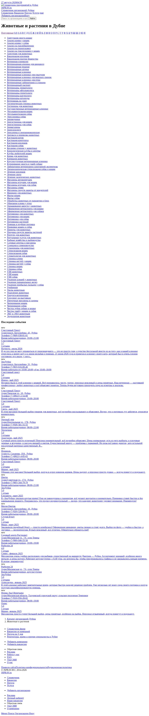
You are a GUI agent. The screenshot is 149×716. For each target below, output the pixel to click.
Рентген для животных (18, 235)
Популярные (7, 33)
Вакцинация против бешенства (22, 59)
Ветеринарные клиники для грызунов (26, 74)
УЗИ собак (12, 277)
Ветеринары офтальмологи (20, 90)
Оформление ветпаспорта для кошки (25, 208)
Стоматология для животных (21, 256)
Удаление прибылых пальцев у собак (25, 285)
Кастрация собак (15, 145)
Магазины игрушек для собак (21, 185)
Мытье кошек (13, 195)
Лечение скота (14, 174)
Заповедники (13, 119)
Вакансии (19, 13)
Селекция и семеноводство (20, 245)
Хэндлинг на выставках (19, 298)
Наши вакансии (15, 700)
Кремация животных (17, 158)
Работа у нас (13, 654)
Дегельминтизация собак (19, 114)
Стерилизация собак (17, 253)
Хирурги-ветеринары (17, 295)
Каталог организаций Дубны (21, 619)
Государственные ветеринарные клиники (27, 109)
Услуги (35, 13)
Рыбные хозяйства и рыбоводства (23, 240)
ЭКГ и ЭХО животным (18, 313)
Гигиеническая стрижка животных (24, 103)
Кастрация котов (15, 137)
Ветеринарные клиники (19, 72)
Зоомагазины (13, 127)
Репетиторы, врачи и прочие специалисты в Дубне (32, 636)
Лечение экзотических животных (23, 177)
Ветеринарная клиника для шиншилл (25, 64)
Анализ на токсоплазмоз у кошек (23, 51)
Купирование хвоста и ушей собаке (24, 164)
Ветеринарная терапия (18, 67)
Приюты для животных (18, 229)
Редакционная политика (60, 667)
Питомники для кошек (18, 216)
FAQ (9, 657)
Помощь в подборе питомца (21, 224)
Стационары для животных (20, 248)
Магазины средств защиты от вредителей (27, 190)
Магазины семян (15, 187)
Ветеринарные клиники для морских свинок (29, 77)
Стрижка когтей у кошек (19, 261)
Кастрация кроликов (17, 143)
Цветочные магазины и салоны (22, 300)
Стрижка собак (14, 269)
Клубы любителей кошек (19, 153)
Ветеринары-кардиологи (19, 95)
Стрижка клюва (15, 258)
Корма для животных (17, 156)
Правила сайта (8, 667)
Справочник (7, 13)
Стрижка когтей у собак (19, 264)
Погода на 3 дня (15, 634)
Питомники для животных (20, 214)
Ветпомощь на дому (17, 101)
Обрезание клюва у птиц (19, 203)
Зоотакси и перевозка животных (23, 135)
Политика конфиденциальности (32, 667)
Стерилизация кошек (17, 250)
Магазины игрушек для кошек (22, 182)
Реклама (11, 652)
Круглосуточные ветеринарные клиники (27, 161)
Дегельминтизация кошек (19, 111)
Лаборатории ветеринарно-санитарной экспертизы (32, 166)
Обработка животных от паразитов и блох (28, 201)
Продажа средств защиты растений (24, 232)
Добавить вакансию (17, 644)
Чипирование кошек (17, 303)
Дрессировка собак (16, 116)
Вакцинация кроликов (18, 56)
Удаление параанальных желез (22, 282)
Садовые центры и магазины (21, 243)
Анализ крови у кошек (18, 40)
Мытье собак (13, 198)
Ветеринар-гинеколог (18, 61)
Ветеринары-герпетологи (19, 93)
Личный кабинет (15, 698)
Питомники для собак (18, 219)
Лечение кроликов (16, 172)
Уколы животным (16, 290)
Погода (28, 13)
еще (42, 13)
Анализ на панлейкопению (20, 46)
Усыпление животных (18, 292)
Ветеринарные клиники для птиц (23, 80)
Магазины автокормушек (19, 179)
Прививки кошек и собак (19, 227)
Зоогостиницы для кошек (19, 122)
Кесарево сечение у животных (22, 148)
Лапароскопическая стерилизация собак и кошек (31, 169)
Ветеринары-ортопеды (18, 98)
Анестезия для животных (19, 53)
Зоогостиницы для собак (19, 124)
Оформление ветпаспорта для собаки (25, 211)
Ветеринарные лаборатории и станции (26, 82)
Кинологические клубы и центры (23, 151)
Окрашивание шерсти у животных (24, 206)
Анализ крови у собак (18, 43)
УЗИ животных (14, 271)
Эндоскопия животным (18, 316)
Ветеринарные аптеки (18, 69)
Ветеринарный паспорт (18, 85)
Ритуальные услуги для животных (24, 237)
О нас (10, 662)
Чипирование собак (17, 306)
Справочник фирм (16, 629)
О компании (13, 708)
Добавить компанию (17, 641)
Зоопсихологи (14, 130)
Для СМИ (12, 659)
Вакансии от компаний (18, 631)
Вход (26, 15)
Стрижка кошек (15, 266)
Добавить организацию (12, 15)
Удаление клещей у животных (22, 279)
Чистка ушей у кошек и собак (21, 311)
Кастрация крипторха (18, 140)
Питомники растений (18, 222)
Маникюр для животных (19, 193)
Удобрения (12, 287)
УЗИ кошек (12, 274)
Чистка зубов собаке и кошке (21, 308)
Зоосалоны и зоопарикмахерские (23, 132)
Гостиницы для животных (20, 106)
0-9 (15, 33)
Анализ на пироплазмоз (19, 48)
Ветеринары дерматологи (19, 88)
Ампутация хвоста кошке (19, 38)
